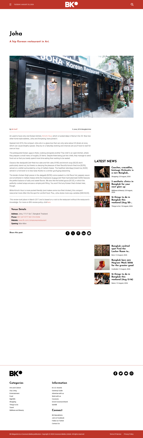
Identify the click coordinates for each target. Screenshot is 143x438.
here (48, 202)
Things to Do (13, 405)
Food (11, 396)
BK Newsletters (57, 415)
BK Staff (14, 129)
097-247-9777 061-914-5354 (28, 217)
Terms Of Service (115, 434)
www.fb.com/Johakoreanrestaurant (32, 220)
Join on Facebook (58, 418)
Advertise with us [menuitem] (58, 393)
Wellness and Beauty (16, 410)
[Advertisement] (114, 142)
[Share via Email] (89, 233)
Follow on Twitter (58, 421)
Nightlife (12, 399)
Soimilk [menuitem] (54, 405)
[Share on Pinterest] (78, 233)
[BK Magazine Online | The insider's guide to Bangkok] (71, 4)
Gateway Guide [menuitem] (57, 391)
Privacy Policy (129, 434)
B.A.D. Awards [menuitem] (57, 388)
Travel (11, 407)
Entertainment (14, 393)
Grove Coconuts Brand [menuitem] (60, 402)
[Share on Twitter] (73, 233)
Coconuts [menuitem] (55, 399)
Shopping (12, 402)
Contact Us (56, 423)
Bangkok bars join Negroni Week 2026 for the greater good (122, 263)
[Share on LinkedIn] (84, 233)
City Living (13, 391)
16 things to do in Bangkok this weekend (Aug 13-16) (122, 277)
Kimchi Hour (47, 136)
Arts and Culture (15, 388)
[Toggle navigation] (10, 4)
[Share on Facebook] (68, 233)
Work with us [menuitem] (56, 396)
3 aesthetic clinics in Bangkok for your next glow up (122, 184)
